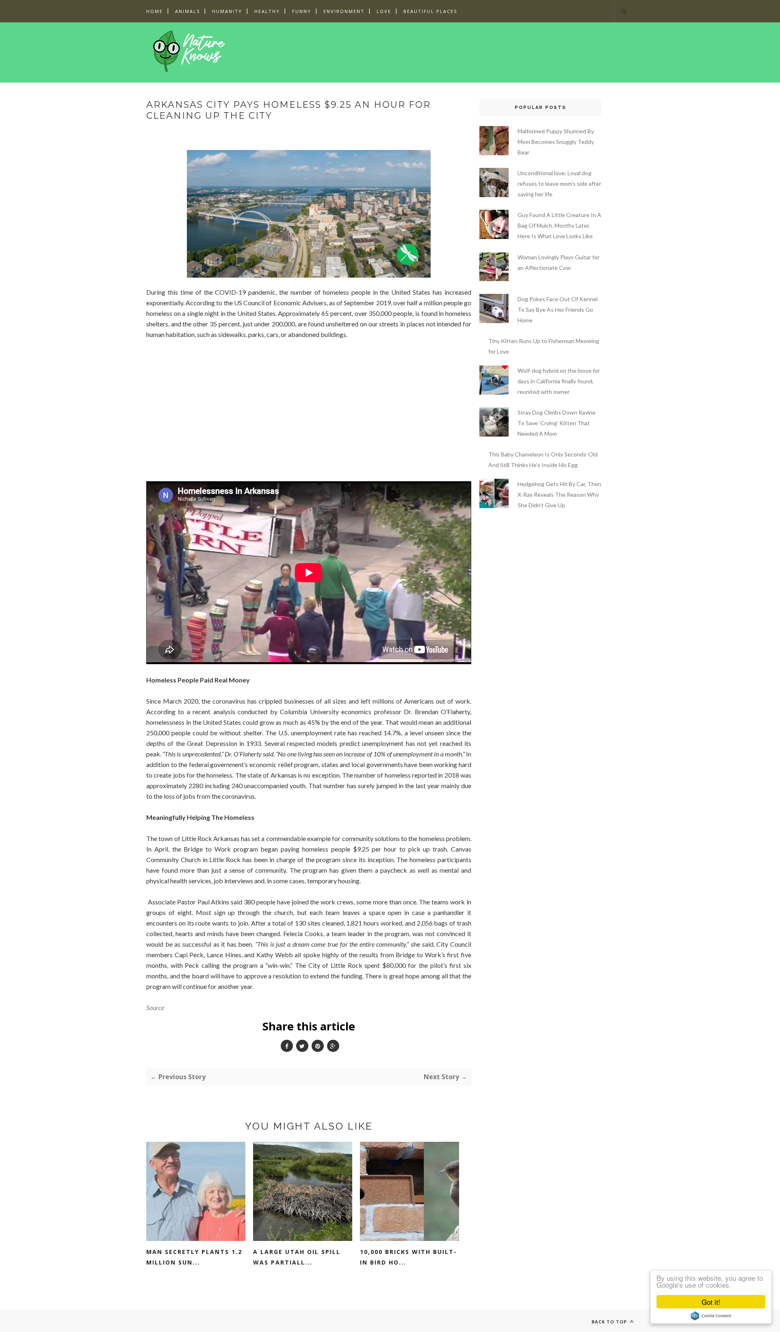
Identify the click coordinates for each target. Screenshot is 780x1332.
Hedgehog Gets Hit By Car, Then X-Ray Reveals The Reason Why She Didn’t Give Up (559, 494)
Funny (301, 11)
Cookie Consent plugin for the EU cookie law (711, 1315)
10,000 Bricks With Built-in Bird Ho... (408, 1257)
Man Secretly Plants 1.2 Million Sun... (194, 1257)
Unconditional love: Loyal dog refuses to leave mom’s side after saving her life (559, 183)
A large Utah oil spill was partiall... (296, 1257)
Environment (343, 11)
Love (384, 11)
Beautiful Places (430, 11)
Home (154, 11)
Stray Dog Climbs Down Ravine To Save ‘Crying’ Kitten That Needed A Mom (557, 423)
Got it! (711, 1302)
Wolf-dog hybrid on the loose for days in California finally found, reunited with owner (559, 381)
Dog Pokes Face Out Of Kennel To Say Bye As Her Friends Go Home (558, 310)
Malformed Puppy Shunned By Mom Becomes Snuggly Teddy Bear (556, 142)
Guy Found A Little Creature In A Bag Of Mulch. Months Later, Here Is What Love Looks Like (559, 225)
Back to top (610, 1322)
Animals (187, 11)
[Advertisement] (389, 51)
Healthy (267, 11)
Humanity (227, 11)
